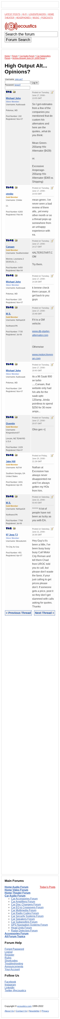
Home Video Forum (16, 890)
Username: (14, 79)
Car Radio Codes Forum (25, 913)
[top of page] (7, 92)
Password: (13, 85)
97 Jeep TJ (12, 534)
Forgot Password (14, 949)
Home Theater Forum (17, 892)
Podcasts (47, 17)
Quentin (10, 423)
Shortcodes (11, 960)
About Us (9, 1011)
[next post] (9, 92)
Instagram (10, 984)
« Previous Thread (18, 612)
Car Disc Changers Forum (26, 904)
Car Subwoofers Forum (24, 922)
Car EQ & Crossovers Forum (27, 907)
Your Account (12, 969)
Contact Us (21, 1011)
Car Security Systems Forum (27, 916)
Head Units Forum (21, 927)
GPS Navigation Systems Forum (29, 924)
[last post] (11, 92)
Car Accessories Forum (24, 898)
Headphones (23, 17)
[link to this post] (14, 92)
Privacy (45, 1011)
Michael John (13, 98)
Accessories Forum (16, 933)
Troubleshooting (14, 963)
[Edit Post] (52, 92)
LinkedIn (9, 987)
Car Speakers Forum (23, 919)
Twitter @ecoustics (15, 990)
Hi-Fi (24, 14)
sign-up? (19, 79)
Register (9, 954)
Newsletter (34, 1011)
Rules (8, 957)
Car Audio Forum (15, 895)
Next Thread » (44, 612)
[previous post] (9, 187)
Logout (8, 952)
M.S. (8, 313)
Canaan (10, 246)
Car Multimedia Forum (23, 910)
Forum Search (18, 39)
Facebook (10, 981)
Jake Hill (10, 461)
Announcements (14, 966)
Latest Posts (12, 14)
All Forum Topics (15, 936)
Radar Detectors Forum (24, 930)
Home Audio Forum (16, 887)
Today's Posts (47, 887)
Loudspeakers (37, 14)
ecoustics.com (24, 1006)
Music (36, 17)
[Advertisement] (30, 747)
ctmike (9, 193)
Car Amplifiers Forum (23, 901)
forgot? (18, 85)
